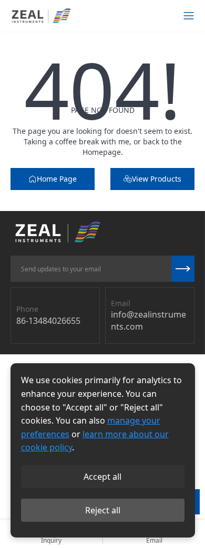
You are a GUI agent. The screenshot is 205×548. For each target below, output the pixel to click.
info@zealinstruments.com (148, 320)
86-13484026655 (48, 320)
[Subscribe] (182, 269)
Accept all (102, 476)
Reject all (102, 510)
